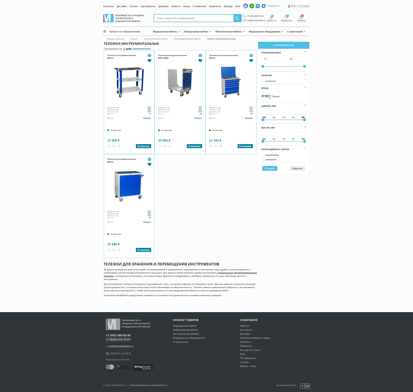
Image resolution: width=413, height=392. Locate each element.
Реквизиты (215, 6)
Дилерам (163, 6)
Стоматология (180, 341)
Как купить (246, 329)
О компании (199, 6)
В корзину (143, 146)
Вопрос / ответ (248, 366)
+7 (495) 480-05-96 (254, 16)
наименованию (142, 48)
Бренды (228, 6)
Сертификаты (148, 6)
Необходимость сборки (275, 149)
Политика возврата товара (255, 337)
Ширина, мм (268, 106)
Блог (237, 6)
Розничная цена (271, 52)
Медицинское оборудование (189, 337)
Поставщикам (247, 358)
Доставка (122, 6)
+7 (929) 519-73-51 (118, 339)
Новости (175, 6)
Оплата (134, 6)
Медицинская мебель (185, 325)
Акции (186, 6)
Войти (294, 5)
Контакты (108, 6)
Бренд (264, 88)
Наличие (266, 75)
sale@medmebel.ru (254, 20)
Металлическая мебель (186, 333)
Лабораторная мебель (185, 329)
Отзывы (244, 362)
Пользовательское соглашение (147, 385)
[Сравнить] (149, 55)
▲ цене (127, 48)
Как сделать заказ (250, 349)
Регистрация (304, 5)
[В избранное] (149, 60)
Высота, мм (268, 127)
